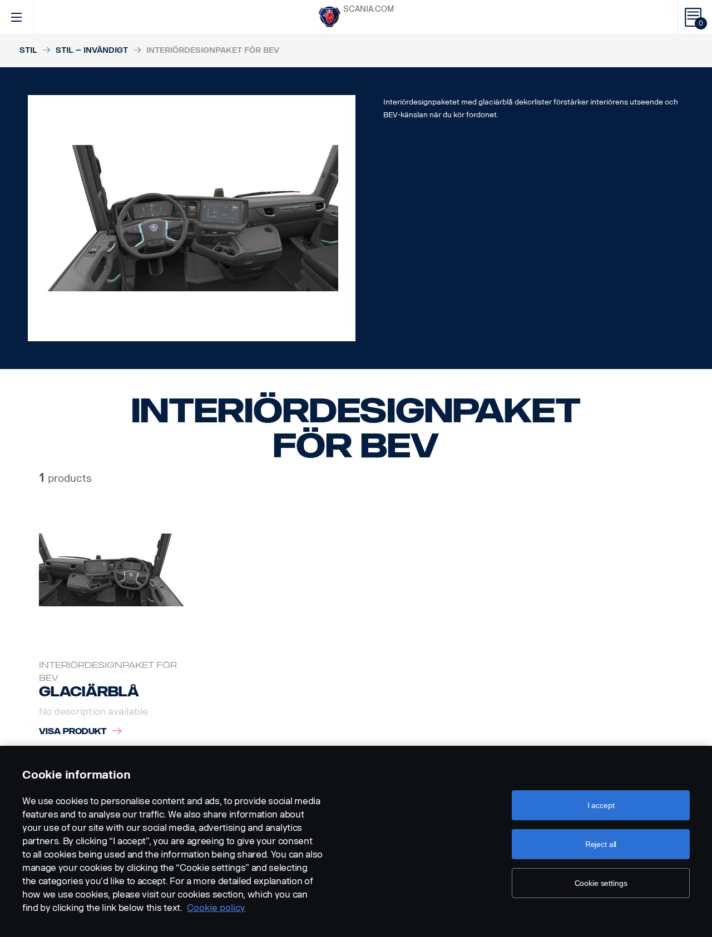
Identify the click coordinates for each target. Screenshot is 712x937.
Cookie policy (216, 908)
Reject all (601, 844)
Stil (28, 50)
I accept (601, 805)
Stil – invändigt (92, 50)
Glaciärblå (89, 692)
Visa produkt (73, 731)
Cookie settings (601, 883)
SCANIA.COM (368, 9)
